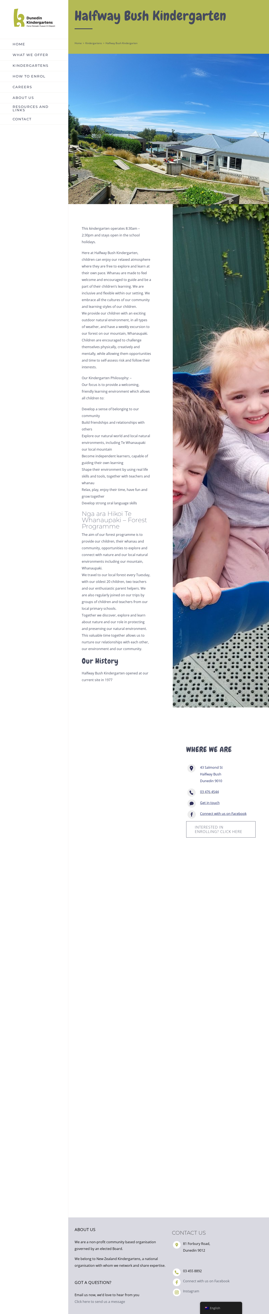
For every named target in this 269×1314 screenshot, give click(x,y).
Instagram (191, 1291)
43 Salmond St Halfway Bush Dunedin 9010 (211, 774)
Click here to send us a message (100, 1301)
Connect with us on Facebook (206, 1281)
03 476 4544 (209, 791)
